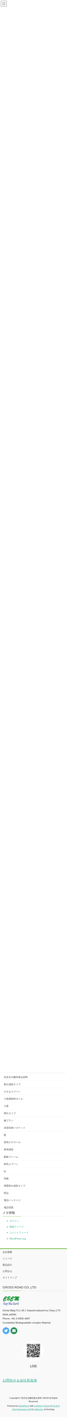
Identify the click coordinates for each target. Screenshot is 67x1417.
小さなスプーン (12, 1091)
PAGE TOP (62, 1371)
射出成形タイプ (12, 1084)
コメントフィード (19, 1232)
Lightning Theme (42, 1406)
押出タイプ (10, 1113)
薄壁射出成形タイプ (14, 1185)
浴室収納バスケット (14, 1127)
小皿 (6, 1106)
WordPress (24, 1406)
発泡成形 (8, 1149)
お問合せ (7, 1271)
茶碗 (6, 1178)
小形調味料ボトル (13, 1098)
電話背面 (8, 1207)
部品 (6, 1193)
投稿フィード (16, 1226)
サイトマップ (10, 1277)
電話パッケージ (12, 1200)
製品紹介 (7, 1264)
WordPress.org (17, 1238)
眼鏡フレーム (11, 1156)
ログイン (14, 1220)
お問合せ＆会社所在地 (20, 1380)
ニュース (7, 1258)
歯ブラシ (8, 1120)
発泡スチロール (12, 1142)
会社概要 (7, 1252)
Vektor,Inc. (39, 1409)
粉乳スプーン (11, 1164)
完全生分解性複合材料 (16, 1077)
